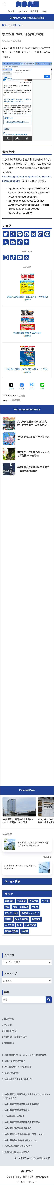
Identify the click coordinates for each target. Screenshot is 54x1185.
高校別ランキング (30, 913)
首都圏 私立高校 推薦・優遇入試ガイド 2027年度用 (27, 297)
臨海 (44, 11)
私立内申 (34, 11)
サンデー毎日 (11, 913)
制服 (19, 925)
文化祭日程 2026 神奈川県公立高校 (27, 18)
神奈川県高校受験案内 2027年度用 (27, 333)
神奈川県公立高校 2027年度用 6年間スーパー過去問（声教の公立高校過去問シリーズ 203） (27, 369)
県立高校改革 (11, 931)
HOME (28, 1171)
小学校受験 (30, 925)
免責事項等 (28, 1177)
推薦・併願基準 (20, 907)
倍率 (7, 907)
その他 (45, 901)
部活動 (8, 919)
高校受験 (20, 396)
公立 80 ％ (22, 11)
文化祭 (35, 907)
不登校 (25, 931)
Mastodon (9, 1043)
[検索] (49, 999)
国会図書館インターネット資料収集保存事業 (25, 1055)
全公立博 (9, 925)
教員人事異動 (21, 919)
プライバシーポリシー (26, 1182)
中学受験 (21, 901)
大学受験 (33, 901)
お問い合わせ (42, 1177)
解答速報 (36, 919)
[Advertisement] (27, 506)
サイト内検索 (14, 1177)
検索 (12, 11)
